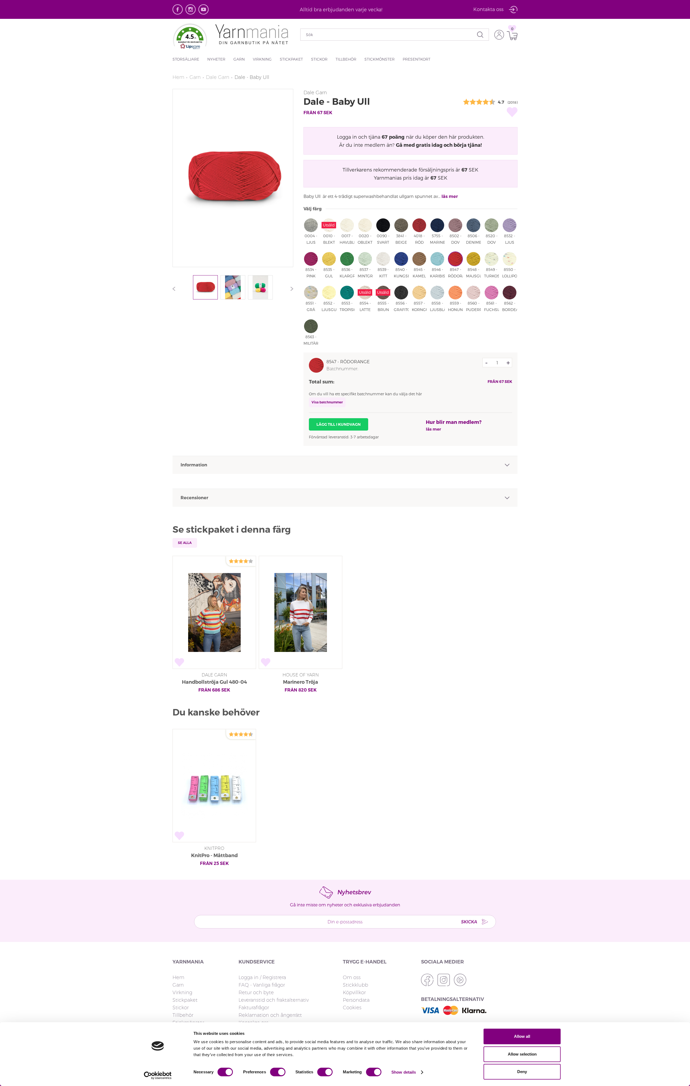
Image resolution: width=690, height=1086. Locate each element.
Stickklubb (355, 985)
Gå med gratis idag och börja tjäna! (439, 145)
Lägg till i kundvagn (338, 424)
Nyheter (216, 59)
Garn (239, 59)
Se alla (185, 543)
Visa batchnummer (327, 402)
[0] (511, 35)
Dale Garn (217, 77)
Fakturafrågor (254, 1008)
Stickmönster (379, 59)
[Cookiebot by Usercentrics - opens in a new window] (157, 1075)
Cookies (352, 1008)
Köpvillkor (354, 993)
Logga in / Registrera (262, 977)
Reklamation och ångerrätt (270, 1015)
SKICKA (469, 921)
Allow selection (522, 1054)
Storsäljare (185, 59)
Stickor (319, 59)
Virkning (262, 59)
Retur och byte (256, 993)
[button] (190, 39)
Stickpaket (291, 59)
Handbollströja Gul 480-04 (214, 682)
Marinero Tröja (300, 682)
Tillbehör (346, 59)
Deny (522, 1071)
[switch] (277, 1072)
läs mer (449, 196)
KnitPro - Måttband (214, 855)
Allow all (522, 1036)
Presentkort (416, 59)
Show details (403, 1072)
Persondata (356, 1000)
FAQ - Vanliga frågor (262, 985)
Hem (178, 77)
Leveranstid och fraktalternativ (274, 1000)
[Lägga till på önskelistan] (512, 112)
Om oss (352, 977)
